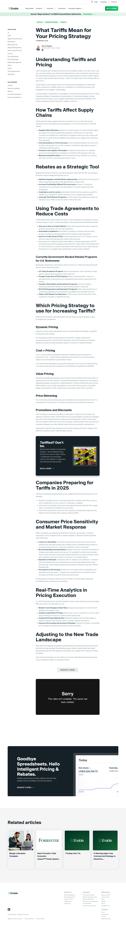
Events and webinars (14, 97)
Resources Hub (105, 895)
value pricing (70, 378)
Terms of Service (29, 918)
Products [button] (39, 8)
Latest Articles (105, 897)
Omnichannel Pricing (15, 50)
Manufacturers (54, 500)
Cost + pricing (41, 355)
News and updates (14, 88)
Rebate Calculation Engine (90, 897)
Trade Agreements (14, 71)
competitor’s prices (86, 613)
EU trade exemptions (46, 246)
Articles (10, 85)
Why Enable (29, 8)
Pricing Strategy (13, 59)
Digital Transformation (15, 39)
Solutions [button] (50, 8)
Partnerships (104, 914)
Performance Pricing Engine (90, 901)
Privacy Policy (40, 918)
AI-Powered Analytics (89, 895)
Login (96, 2)
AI (8, 33)
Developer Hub (105, 905)
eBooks (10, 91)
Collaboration (68, 901)
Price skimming (41, 400)
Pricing (10, 53)
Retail (10, 65)
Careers (103, 916)
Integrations (67, 903)
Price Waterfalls (87, 903)
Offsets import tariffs (75, 294)
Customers (62, 8)
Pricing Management (69, 897)
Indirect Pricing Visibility (89, 905)
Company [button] (103, 2)
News (103, 899)
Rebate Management (14, 62)
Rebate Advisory (106, 918)
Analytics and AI (68, 899)
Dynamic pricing (42, 331)
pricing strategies (82, 317)
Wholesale (11, 74)
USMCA (54, 241)
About (103, 912)
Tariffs (10, 68)
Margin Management (14, 47)
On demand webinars (15, 94)
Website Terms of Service (15, 918)
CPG (9, 35)
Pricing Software (13, 56)
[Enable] (13, 8)
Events (103, 903)
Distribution (11, 41)
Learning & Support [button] (75, 8)
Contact (114, 2)
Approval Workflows (88, 899)
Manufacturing (12, 44)
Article (40, 22)
